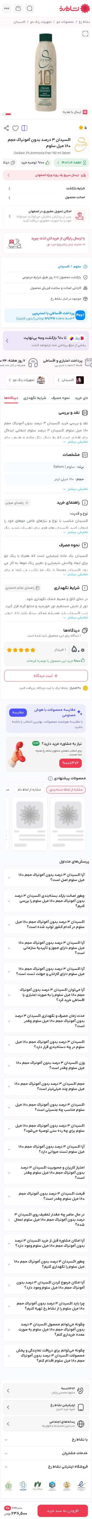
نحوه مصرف (60, 398)
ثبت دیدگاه (43, 675)
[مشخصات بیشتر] (7, 8)
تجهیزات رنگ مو (41, 22)
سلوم (77, 267)
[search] (29, 8)
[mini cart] (18, 8)
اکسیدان (19, 22)
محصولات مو (65, 22)
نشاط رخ (84, 22)
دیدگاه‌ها (11, 398)
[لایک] (15, 128)
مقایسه (18, 712)
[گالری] (85, 33)
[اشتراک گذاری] (6, 128)
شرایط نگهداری (34, 398)
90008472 (70, 763)
